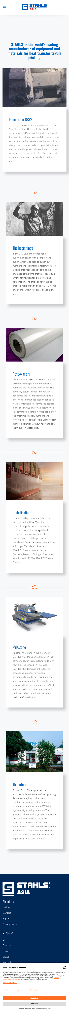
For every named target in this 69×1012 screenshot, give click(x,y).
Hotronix (7, 962)
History (6, 907)
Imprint (6, 918)
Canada (7, 945)
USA (5, 939)
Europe (6, 951)
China (6, 956)
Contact (7, 912)
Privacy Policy (10, 924)
